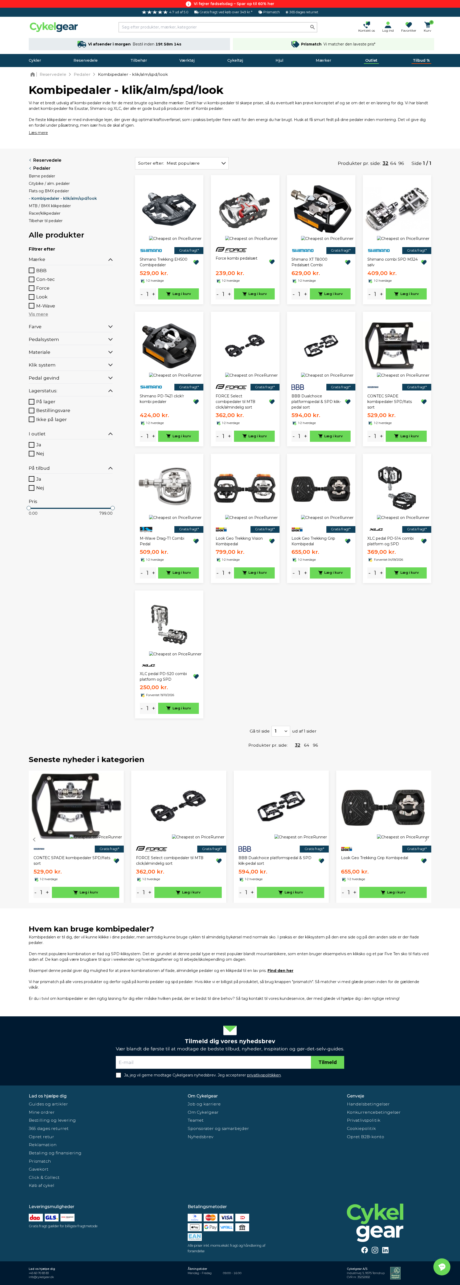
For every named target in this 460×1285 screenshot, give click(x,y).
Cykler (35, 60)
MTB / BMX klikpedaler (50, 205)
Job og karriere (204, 1104)
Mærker (323, 60)
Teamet (196, 1120)
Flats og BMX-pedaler (49, 191)
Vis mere (38, 314)
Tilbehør (138, 60)
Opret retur (41, 1136)
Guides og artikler (48, 1104)
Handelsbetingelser (368, 1104)
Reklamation (42, 1144)
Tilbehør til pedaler (46, 220)
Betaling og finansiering (55, 1152)
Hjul (279, 60)
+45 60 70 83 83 (39, 1273)
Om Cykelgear (203, 1096)
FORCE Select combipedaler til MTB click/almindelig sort (235, 402)
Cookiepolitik (361, 1128)
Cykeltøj (235, 60)
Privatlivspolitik (363, 1120)
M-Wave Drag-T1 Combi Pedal (162, 541)
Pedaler (42, 168)
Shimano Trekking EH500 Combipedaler (163, 262)
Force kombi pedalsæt (236, 258)
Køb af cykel (41, 1185)
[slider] (29, 508)
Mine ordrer (42, 1112)
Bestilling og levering (52, 1120)
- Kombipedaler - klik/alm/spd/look (63, 198)
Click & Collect (44, 1177)
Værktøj (187, 60)
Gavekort (38, 1169)
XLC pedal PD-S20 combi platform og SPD (163, 676)
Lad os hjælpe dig (48, 1096)
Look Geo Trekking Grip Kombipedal (313, 541)
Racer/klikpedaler (44, 213)
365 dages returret (49, 1128)
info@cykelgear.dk (41, 1277)
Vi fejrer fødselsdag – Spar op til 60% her (234, 3)
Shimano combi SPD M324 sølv (392, 262)
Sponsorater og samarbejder (218, 1128)
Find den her (280, 970)
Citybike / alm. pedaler (49, 183)
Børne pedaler (42, 176)
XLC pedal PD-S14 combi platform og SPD (390, 541)
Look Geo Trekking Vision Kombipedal (239, 541)
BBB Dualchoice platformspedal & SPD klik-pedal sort (316, 402)
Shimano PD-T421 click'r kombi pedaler (162, 399)
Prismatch (40, 1161)
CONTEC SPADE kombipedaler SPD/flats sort (389, 402)
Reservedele (85, 60)
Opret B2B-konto (365, 1136)
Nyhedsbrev (200, 1136)
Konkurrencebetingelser (374, 1112)
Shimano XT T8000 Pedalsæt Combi (309, 262)
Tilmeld (327, 1062)
